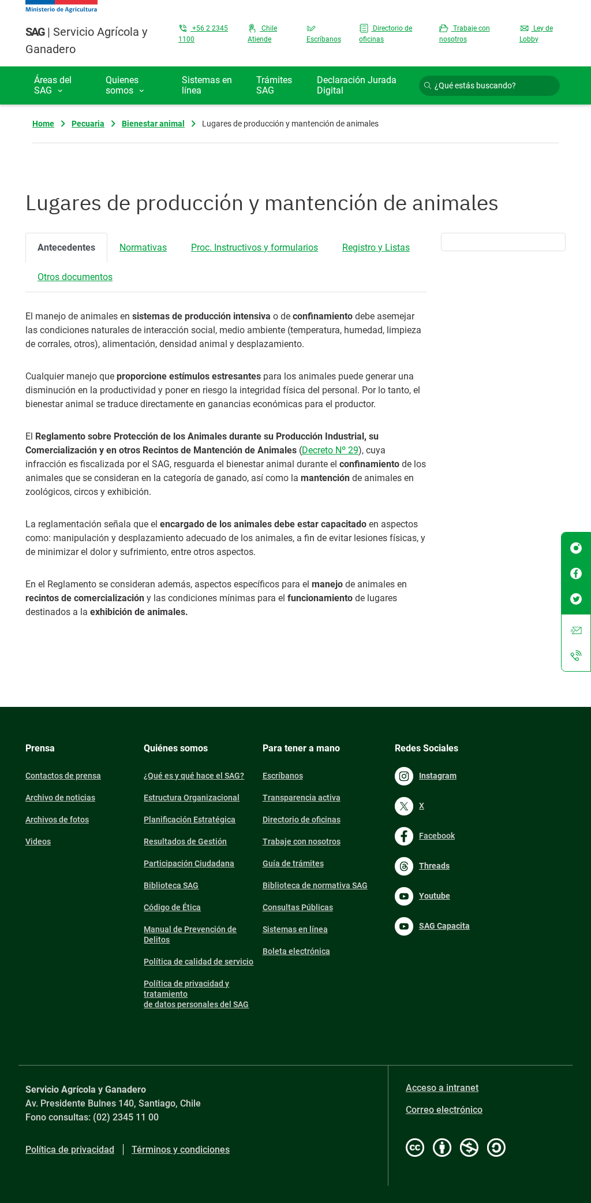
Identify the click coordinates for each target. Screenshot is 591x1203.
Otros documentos (75, 276)
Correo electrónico (444, 1109)
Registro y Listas (376, 247)
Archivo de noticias (60, 797)
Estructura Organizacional (192, 797)
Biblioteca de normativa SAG (315, 885)
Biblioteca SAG (171, 885)
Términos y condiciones (181, 1149)
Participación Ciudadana (189, 863)
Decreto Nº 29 (330, 450)
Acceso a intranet (442, 1087)
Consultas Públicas (298, 907)
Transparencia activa (302, 797)
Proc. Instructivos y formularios (254, 247)
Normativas (143, 247)
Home (43, 123)
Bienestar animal (153, 123)
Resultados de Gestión (185, 841)
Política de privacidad (69, 1149)
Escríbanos (283, 775)
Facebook (437, 835)
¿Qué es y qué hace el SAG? (194, 775)
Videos (38, 841)
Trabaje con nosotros (302, 841)
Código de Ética (172, 907)
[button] (61, 85)
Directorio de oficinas (302, 819)
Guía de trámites (293, 863)
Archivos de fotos (57, 819)
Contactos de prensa (63, 775)
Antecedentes (66, 247)
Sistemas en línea (295, 929)
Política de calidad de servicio (198, 961)
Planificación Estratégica (189, 819)
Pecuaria (88, 123)
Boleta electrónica (296, 951)
